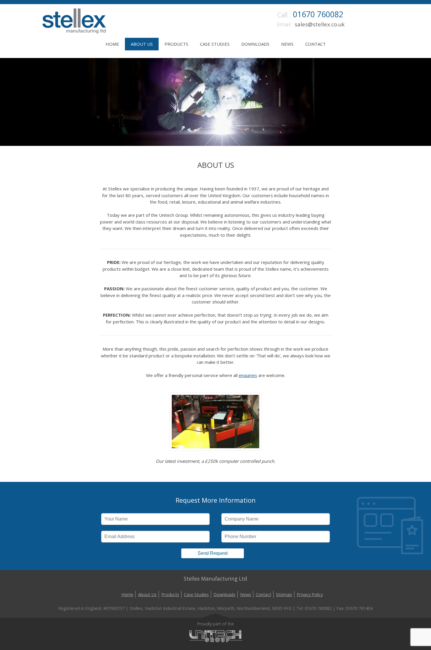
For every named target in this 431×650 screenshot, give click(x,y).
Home (112, 44)
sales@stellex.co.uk (320, 24)
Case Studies (215, 44)
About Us (142, 44)
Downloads (255, 44)
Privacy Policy (310, 594)
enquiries (248, 375)
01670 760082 (318, 14)
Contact (315, 44)
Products (176, 44)
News (287, 44)
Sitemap (284, 594)
